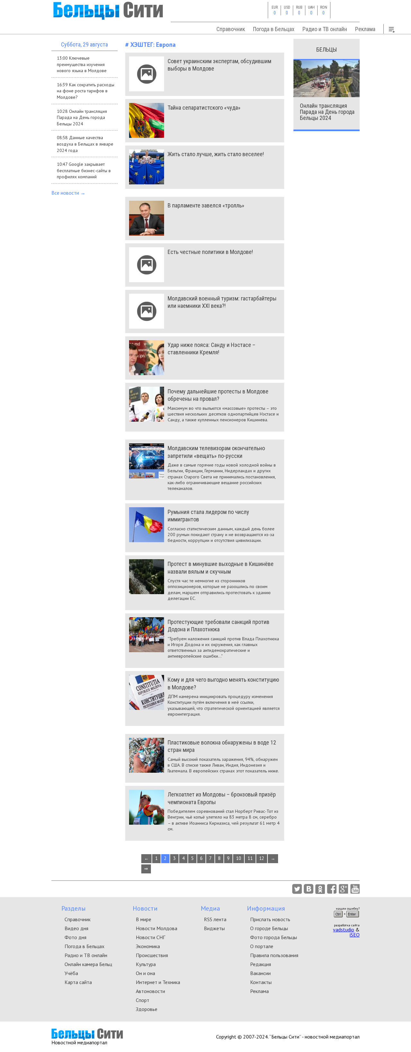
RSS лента (215, 919)
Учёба (71, 973)
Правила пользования (274, 955)
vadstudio (343, 929)
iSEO (355, 934)
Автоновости (150, 991)
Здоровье (146, 1009)
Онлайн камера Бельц (88, 964)
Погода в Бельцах (273, 29)
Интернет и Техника (158, 982)
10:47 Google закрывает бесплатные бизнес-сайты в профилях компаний (84, 170)
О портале (261, 946)
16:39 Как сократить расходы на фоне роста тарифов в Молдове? (85, 91)
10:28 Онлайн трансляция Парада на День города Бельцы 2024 (82, 117)
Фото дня (75, 937)
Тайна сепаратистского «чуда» (204, 107)
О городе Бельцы (269, 928)
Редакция (260, 964)
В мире (143, 919)
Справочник (230, 29)
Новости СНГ (150, 937)
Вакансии (260, 973)
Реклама (365, 29)
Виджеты (214, 928)
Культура (146, 964)
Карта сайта (78, 982)
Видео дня (76, 928)
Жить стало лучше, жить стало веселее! (216, 154)
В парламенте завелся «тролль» (206, 205)
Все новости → (68, 192)
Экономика (148, 946)
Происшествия (152, 955)
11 (250, 858)
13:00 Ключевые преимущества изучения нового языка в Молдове (82, 64)
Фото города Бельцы (273, 937)
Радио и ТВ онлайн (324, 29)
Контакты (261, 982)
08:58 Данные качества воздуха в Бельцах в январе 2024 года (85, 144)
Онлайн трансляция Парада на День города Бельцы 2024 (327, 111)
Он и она (145, 973)
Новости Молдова (156, 928)
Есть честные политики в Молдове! (210, 251)
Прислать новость (270, 919)
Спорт (142, 1000)
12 (261, 858)
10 (238, 858)
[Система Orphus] (346, 919)
